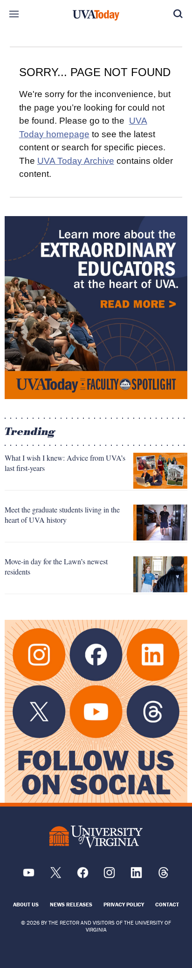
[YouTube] (28, 876)
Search (178, 14)
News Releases (71, 904)
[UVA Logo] (96, 836)
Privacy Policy (123, 904)
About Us (26, 904)
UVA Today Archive (75, 161)
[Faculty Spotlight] (96, 307)
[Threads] (163, 876)
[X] (56, 876)
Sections (14, 14)
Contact (167, 904)
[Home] (96, 15)
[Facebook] (83, 876)
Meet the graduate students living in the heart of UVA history (62, 515)
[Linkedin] (136, 876)
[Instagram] (109, 876)
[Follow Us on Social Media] (96, 711)
